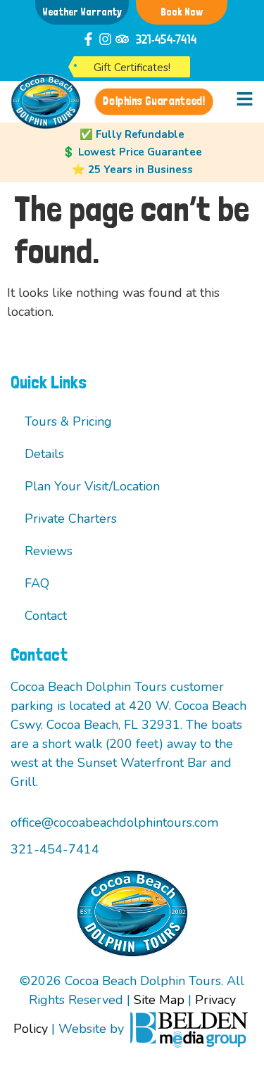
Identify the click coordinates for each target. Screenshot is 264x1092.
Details (44, 453)
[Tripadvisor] (122, 39)
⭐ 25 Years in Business (132, 170)
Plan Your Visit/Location (92, 486)
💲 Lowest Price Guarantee (132, 152)
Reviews (49, 550)
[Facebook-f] (88, 39)
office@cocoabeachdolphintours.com (114, 822)
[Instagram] (105, 39)
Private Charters (71, 518)
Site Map (159, 999)
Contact (46, 615)
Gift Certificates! (132, 68)
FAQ (37, 583)
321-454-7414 (166, 38)
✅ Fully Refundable (132, 134)
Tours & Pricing (68, 421)
